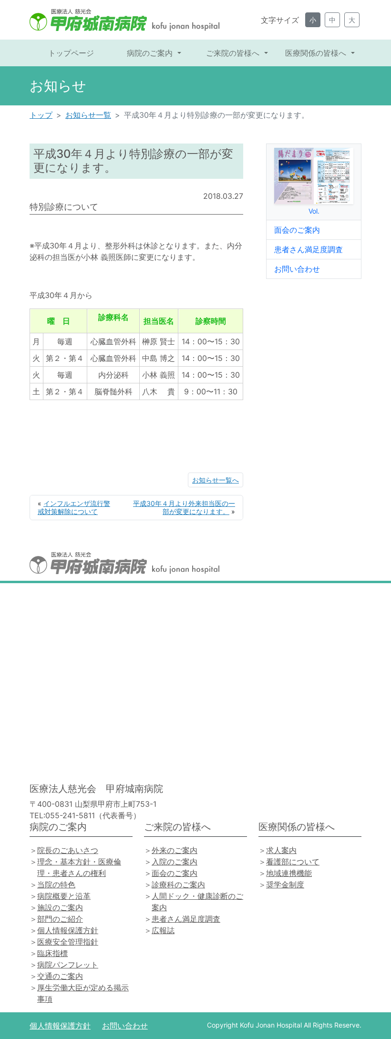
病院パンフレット (67, 964)
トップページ (71, 53)
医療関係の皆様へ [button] (317, 53)
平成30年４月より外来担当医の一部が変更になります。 (184, 507)
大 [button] (352, 20)
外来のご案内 (174, 850)
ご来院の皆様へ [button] (234, 53)
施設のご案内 (60, 907)
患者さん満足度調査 (308, 249)
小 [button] (312, 20)
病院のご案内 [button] (151, 53)
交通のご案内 (60, 976)
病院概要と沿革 (64, 896)
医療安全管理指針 (67, 941)
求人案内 (281, 850)
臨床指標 (52, 953)
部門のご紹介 (60, 919)
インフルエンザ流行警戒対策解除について (74, 507)
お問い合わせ (297, 269)
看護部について (292, 861)
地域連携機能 (289, 873)
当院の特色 (56, 884)
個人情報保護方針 (67, 930)
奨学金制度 (285, 884)
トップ (41, 115)
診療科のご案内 (178, 884)
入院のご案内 (174, 861)
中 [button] (332, 20)
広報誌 (163, 930)
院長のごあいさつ (67, 850)
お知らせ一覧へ (215, 480)
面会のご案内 (297, 230)
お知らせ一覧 (88, 115)
